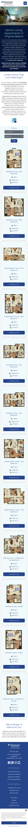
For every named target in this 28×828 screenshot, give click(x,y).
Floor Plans (14, 797)
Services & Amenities (14, 774)
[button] (26, 810)
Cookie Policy (10, 826)
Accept (14, 822)
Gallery (14, 800)
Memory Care (14, 793)
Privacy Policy (16, 826)
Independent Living (14, 788)
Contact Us (14, 803)
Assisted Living (14, 790)
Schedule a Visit (14, 805)
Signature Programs (14, 777)
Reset (14, 140)
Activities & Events (14, 771)
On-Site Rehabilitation (14, 779)
